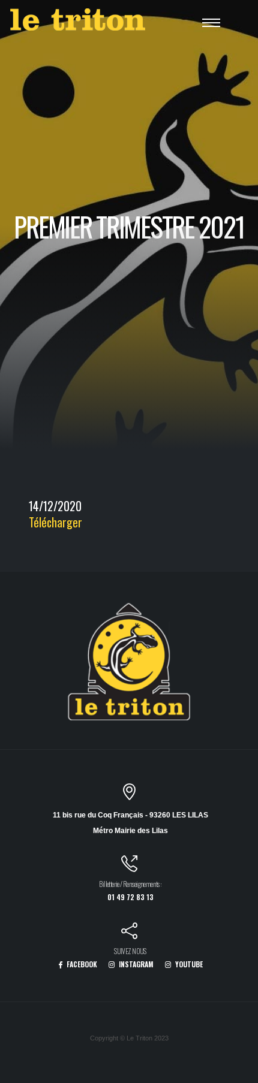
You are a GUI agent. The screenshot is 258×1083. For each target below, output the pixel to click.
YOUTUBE (188, 964)
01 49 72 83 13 (130, 897)
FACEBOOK (81, 964)
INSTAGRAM (135, 964)
